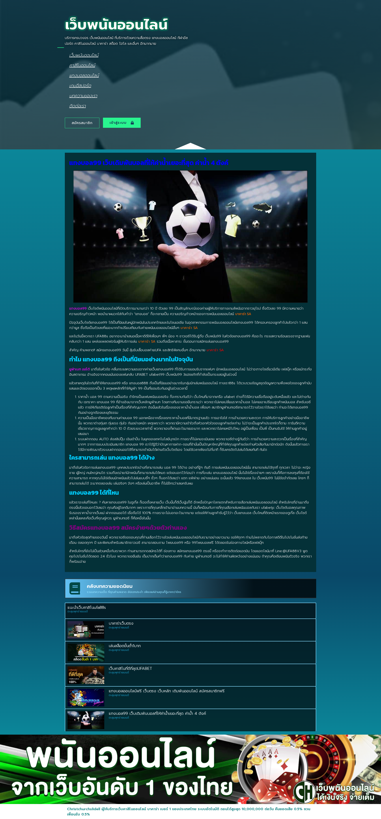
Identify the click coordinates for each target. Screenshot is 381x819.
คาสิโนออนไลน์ (82, 65)
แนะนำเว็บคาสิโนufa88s (86, 607)
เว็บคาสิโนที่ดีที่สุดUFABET (130, 668)
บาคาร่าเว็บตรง (121, 623)
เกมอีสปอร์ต (80, 85)
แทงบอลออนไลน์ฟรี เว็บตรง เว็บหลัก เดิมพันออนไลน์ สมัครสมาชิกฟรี (166, 691)
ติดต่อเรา (77, 105)
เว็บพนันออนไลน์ (83, 55)
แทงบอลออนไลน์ (84, 75)
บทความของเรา (83, 95)
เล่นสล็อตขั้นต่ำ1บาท (125, 646)
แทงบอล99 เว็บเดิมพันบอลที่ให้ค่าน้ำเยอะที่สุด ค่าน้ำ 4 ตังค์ (158, 713)
